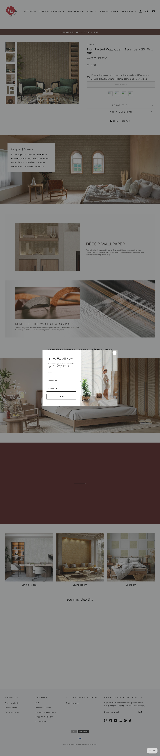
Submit (61, 396)
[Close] (115, 353)
